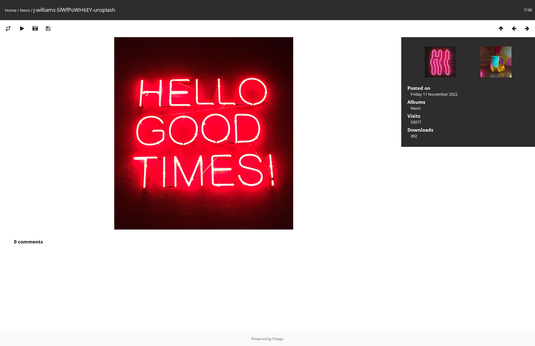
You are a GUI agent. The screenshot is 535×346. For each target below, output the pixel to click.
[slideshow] (21, 28)
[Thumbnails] (500, 28)
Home (10, 10)
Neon (25, 10)
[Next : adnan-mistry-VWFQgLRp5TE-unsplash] (526, 28)
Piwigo (278, 338)
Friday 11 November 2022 (434, 94)
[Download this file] (47, 28)
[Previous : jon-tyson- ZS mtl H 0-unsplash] (513, 28)
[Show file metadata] (34, 28)
